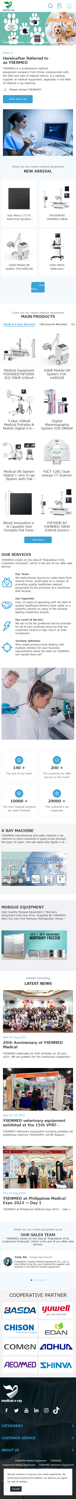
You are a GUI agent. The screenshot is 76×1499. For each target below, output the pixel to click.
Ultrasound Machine (53, 324)
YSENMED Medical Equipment (30, 1460)
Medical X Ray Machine (19, 324)
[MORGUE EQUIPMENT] (34, 945)
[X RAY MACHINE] (34, 869)
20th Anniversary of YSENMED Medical (33, 1045)
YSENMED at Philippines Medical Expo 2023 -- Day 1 (34, 1201)
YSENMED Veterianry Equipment (56, 1465)
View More (38, 287)
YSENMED (55, 1460)
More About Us (17, 99)
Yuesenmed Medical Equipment (18, 1465)
